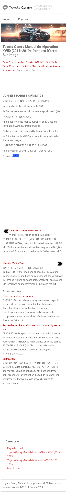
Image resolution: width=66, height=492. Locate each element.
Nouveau (7, 19)
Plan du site (13, 468)
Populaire (23, 19)
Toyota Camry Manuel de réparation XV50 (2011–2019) (26, 62)
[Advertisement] (32, 82)
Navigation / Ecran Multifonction (36, 66)
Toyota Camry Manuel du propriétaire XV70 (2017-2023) (34, 454)
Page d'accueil (15, 448)
